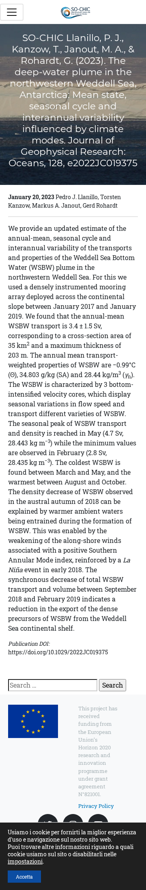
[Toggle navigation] (12, 12)
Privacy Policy (96, 806)
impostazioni (25, 861)
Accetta (24, 876)
